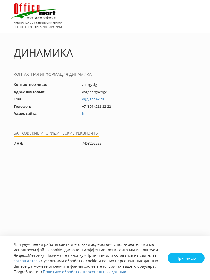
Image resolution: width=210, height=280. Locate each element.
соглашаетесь (27, 260)
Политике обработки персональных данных (84, 271)
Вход (197, 19)
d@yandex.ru (93, 99)
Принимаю (186, 258)
